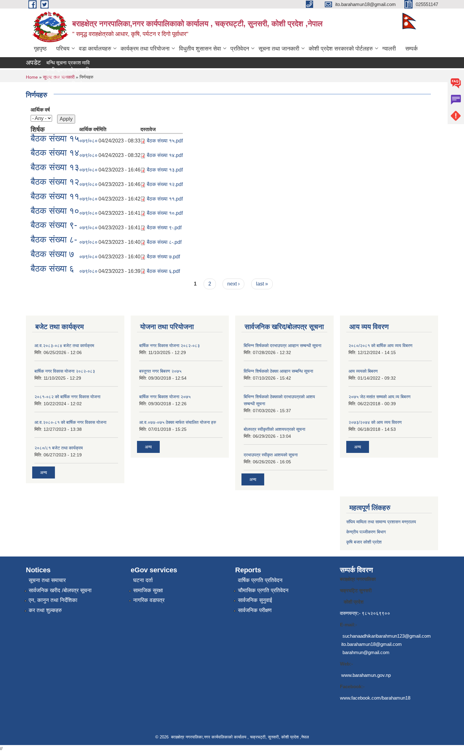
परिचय (62, 48)
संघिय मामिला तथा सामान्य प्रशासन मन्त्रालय (381, 521)
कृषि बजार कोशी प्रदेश (364, 541)
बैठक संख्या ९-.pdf (164, 227)
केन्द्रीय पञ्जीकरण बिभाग (366, 531)
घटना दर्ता (143, 580)
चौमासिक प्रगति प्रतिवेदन (263, 590)
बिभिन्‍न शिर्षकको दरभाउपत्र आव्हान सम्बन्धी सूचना (282, 345)
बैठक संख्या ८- (54, 239)
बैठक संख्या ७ (52, 254)
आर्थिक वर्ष (40, 109)
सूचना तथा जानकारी (279, 48)
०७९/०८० (88, 140)
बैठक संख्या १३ (55, 167)
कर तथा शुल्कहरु (45, 610)
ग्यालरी (389, 48)
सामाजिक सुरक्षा (148, 590)
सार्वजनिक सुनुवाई (255, 600)
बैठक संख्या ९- (54, 225)
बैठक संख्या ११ (55, 196)
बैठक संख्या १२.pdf (165, 184)
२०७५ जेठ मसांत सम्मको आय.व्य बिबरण (379, 396)
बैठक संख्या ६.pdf (163, 271)
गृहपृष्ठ (40, 48)
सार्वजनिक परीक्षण (254, 610)
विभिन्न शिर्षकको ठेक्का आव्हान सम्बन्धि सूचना (278, 371)
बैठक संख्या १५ (55, 138)
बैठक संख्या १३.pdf (165, 169)
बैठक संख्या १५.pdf (165, 140)
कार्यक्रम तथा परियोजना (145, 48)
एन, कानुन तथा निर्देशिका (53, 600)
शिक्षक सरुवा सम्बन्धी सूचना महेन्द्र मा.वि (46, 69)
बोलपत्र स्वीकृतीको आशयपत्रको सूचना (274, 429)
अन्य (43, 472)
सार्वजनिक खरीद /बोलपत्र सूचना (60, 590)
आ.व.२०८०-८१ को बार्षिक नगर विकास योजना (70, 422)
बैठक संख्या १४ (55, 153)
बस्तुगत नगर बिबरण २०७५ (160, 371)
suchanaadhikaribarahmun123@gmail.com (386, 636)
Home (32, 77)
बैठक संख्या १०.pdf (165, 213)
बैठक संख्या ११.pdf (165, 199)
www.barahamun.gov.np (366, 675)
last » (262, 283)
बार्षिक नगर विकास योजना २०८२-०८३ (64, 371)
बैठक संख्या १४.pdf (165, 155)
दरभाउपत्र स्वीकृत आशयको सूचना (271, 454)
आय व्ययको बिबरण (363, 371)
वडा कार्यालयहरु (95, 48)
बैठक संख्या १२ (55, 182)
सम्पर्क (411, 48)
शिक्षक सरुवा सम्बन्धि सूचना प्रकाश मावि (46, 62)
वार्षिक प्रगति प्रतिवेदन (260, 580)
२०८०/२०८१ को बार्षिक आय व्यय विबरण (380, 345)
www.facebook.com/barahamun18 (375, 698)
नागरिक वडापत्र (148, 600)
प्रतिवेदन (239, 48)
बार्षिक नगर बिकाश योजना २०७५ (165, 396)
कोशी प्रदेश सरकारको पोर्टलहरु (341, 48)
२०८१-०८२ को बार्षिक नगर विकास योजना (67, 396)
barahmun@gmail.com (366, 652)
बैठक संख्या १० (55, 211)
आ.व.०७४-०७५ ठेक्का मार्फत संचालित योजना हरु (177, 422)
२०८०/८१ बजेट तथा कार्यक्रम (58, 447)
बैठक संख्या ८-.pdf (164, 242)
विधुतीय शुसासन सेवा (200, 48)
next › (233, 283)
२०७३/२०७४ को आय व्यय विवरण (375, 422)
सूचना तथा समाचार (47, 580)
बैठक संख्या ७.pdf (163, 256)
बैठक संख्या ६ (52, 269)
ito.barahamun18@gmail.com (371, 644)
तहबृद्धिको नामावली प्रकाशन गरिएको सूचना (48, 83)
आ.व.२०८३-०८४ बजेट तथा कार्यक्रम (64, 345)
